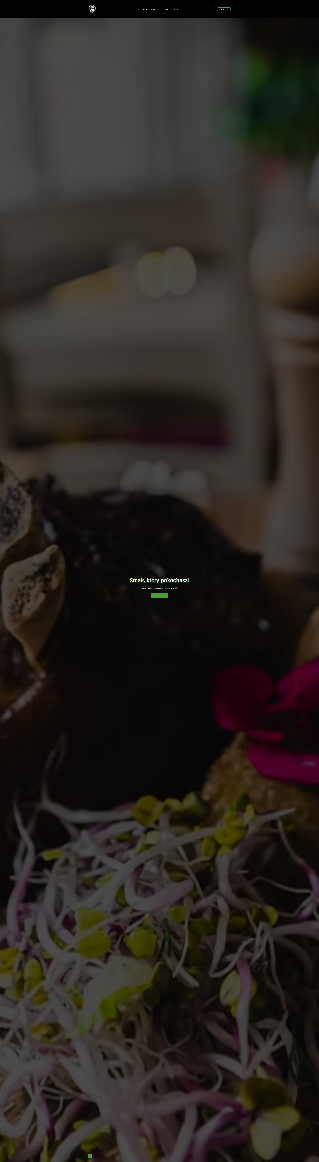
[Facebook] (90, 1156)
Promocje (152, 9)
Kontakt (175, 9)
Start (138, 9)
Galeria (168, 9)
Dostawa (160, 9)
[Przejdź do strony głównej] (92, 9)
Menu (145, 9)
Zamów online (224, 9)
